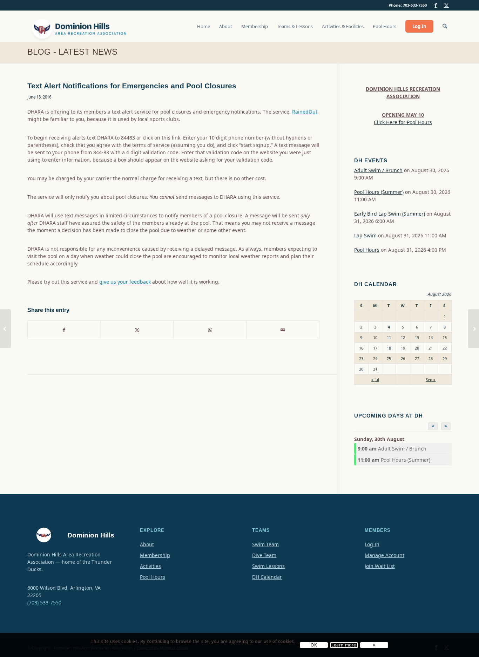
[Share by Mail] (283, 330)
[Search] (445, 26)
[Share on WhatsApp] (210, 330)
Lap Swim (365, 235)
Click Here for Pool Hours (403, 122)
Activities (150, 566)
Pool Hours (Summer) (379, 192)
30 (361, 369)
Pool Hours (366, 249)
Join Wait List (380, 566)
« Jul (375, 379)
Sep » (431, 379)
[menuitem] (204, 30)
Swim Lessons (268, 566)
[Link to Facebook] (436, 5)
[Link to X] (446, 5)
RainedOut (304, 111)
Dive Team (264, 555)
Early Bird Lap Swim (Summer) (389, 213)
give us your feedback (125, 281)
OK (314, 645)
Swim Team (265, 544)
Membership (155, 555)
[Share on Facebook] (64, 330)
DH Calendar (267, 577)
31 (375, 369)
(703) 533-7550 (44, 602)
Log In (372, 544)
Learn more (343, 645)
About (147, 544)
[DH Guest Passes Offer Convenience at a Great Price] (5, 328)
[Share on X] (137, 330)
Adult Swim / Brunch (378, 170)
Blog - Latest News (72, 51)
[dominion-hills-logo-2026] (80, 26)
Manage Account (384, 555)
